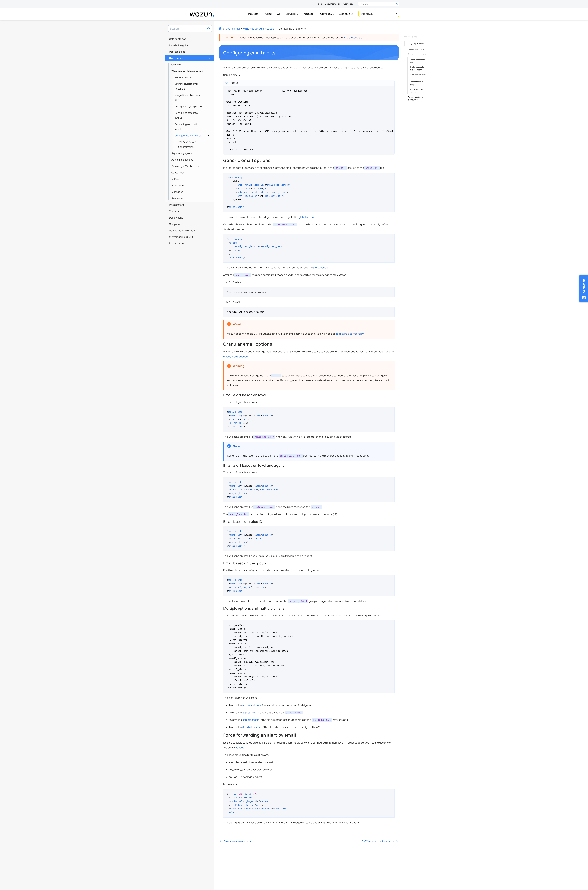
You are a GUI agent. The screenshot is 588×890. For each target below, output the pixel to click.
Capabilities (178, 172)
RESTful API (178, 185)
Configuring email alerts (192, 134)
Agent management (182, 159)
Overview (177, 64)
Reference (177, 198)
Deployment (176, 217)
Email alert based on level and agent (417, 68)
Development (176, 204)
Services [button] (291, 13)
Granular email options (417, 54)
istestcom (249, 712)
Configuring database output (186, 115)
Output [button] (234, 83)
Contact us (348, 3)
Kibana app (177, 191)
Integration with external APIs (188, 98)
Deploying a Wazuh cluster (186, 166)
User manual (189, 57)
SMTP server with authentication (187, 144)
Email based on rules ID (418, 75)
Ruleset (176, 179)
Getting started (177, 39)
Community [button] (346, 13)
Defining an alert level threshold (186, 86)
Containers (175, 211)
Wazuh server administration (190, 70)
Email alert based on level (417, 61)
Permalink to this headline (277, 53)
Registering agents (182, 153)
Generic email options (416, 49)
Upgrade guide (177, 51)
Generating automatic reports (186, 127)
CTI (279, 13)
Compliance (176, 224)
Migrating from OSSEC (181, 237)
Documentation (332, 3)
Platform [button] (253, 13)
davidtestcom (252, 727)
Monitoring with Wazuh (182, 230)
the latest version (354, 37)
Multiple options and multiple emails (418, 90)
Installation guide (178, 45)
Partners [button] (308, 13)
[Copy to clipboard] (391, 176)
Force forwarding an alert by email (416, 98)
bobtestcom (251, 719)
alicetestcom (251, 705)
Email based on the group (417, 83)
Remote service (183, 77)
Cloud (268, 13)
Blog (320, 3)
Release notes (177, 243)
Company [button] (326, 13)
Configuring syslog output (189, 106)
